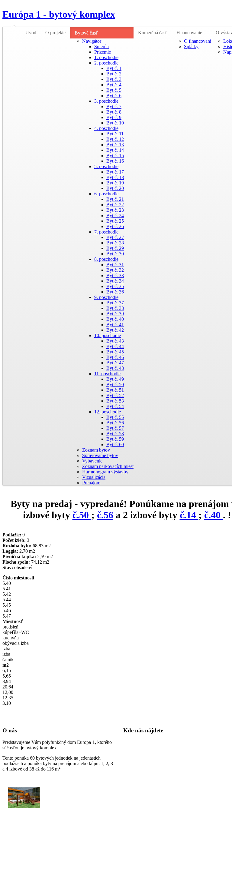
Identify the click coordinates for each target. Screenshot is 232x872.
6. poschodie (106, 193)
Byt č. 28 (115, 242)
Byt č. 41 (115, 324)
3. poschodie (106, 101)
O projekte (55, 32)
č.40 (213, 514)
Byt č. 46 (115, 357)
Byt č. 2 (113, 73)
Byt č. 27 (115, 237)
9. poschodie (106, 297)
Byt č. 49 (115, 379)
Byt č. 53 (115, 400)
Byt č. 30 (115, 253)
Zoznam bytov (96, 450)
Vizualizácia (93, 477)
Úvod (30, 32)
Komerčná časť (152, 32)
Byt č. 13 (115, 144)
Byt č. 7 (113, 106)
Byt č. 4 (113, 84)
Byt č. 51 (115, 390)
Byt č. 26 (115, 226)
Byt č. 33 (115, 275)
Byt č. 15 (115, 155)
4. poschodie (106, 128)
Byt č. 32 (115, 270)
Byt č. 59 (115, 439)
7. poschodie (106, 231)
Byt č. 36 (115, 291)
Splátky (191, 46)
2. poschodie (106, 62)
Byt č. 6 (113, 95)
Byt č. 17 (115, 171)
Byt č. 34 (115, 280)
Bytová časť (86, 32)
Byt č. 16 (115, 161)
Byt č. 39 (115, 313)
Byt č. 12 (115, 139)
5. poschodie (106, 166)
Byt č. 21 (115, 199)
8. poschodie (106, 259)
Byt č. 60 (115, 444)
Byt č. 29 (115, 248)
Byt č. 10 (115, 122)
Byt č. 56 (115, 422)
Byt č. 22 (115, 204)
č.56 (105, 514)
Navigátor (91, 41)
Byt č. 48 (115, 368)
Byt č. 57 (115, 428)
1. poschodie (106, 57)
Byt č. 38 (115, 308)
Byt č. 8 (113, 111)
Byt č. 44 (115, 346)
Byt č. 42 (115, 330)
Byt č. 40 (115, 319)
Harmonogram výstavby (105, 471)
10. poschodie (107, 335)
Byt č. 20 (115, 188)
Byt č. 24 (115, 215)
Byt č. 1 (113, 68)
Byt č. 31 (115, 264)
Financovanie (189, 32)
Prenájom (91, 482)
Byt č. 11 (115, 133)
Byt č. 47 (115, 362)
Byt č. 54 (115, 406)
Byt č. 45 (115, 351)
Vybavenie (92, 460)
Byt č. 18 (115, 177)
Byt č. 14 (115, 150)
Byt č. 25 (115, 221)
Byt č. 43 (115, 340)
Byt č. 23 (115, 210)
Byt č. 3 (113, 79)
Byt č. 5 (113, 90)
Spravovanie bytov (100, 455)
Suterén (101, 46)
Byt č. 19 (115, 182)
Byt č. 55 (115, 417)
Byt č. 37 (115, 302)
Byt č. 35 (115, 286)
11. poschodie (107, 373)
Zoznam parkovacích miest (108, 466)
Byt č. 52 (115, 395)
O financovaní (197, 41)
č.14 (189, 514)
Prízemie (102, 52)
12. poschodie (107, 411)
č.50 (81, 514)
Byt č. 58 (115, 433)
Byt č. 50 (115, 384)
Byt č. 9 (113, 117)
